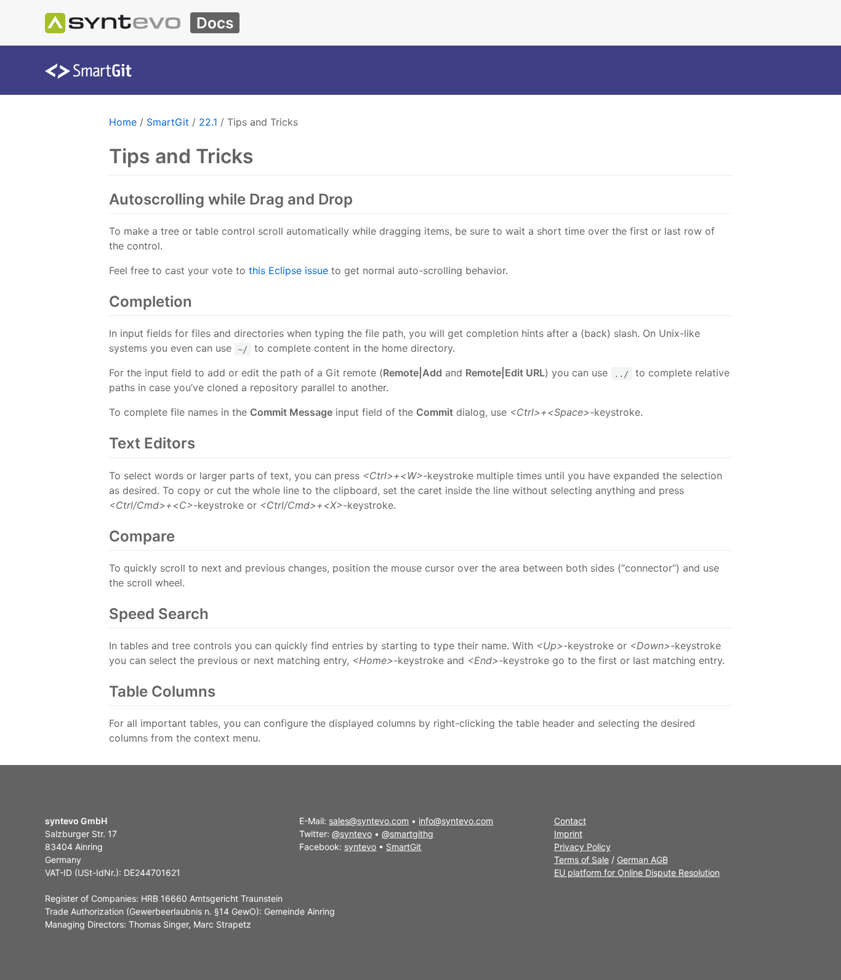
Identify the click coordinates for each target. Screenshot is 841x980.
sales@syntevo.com (369, 821)
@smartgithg (407, 833)
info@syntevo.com (456, 821)
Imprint (568, 833)
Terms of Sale (581, 859)
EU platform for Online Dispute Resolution (637, 872)
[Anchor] (360, 199)
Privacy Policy (582, 846)
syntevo (360, 846)
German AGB (642, 859)
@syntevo (352, 833)
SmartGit (168, 122)
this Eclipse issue (288, 270)
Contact (570, 821)
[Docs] (112, 22)
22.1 (208, 122)
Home (123, 122)
